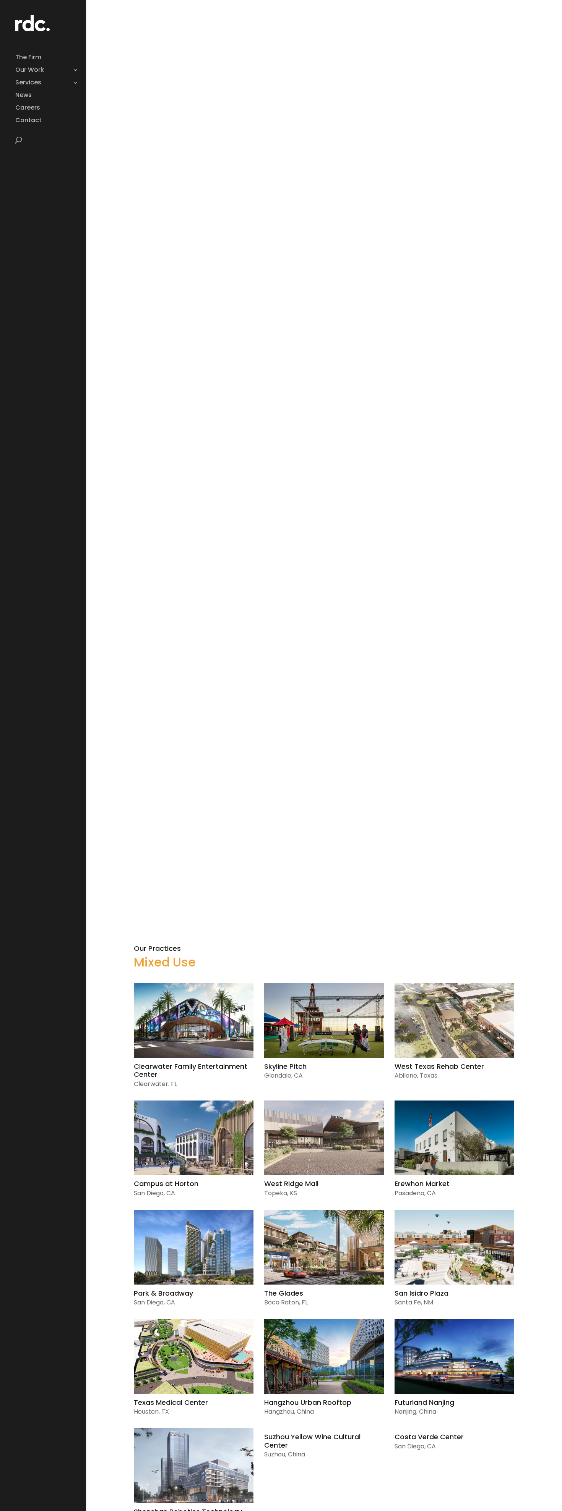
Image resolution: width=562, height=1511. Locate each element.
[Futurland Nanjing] (454, 1356)
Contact (28, 121)
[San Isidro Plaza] (454, 1247)
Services (28, 83)
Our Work (29, 70)
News (23, 95)
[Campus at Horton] (193, 1138)
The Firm (28, 58)
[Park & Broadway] (193, 1247)
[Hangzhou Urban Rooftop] (324, 1356)
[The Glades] (324, 1247)
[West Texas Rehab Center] (454, 1020)
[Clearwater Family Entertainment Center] (193, 1020)
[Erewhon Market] (454, 1138)
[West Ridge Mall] (324, 1138)
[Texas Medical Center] (193, 1356)
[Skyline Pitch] (324, 1020)
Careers (27, 108)
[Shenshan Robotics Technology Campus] (193, 1465)
